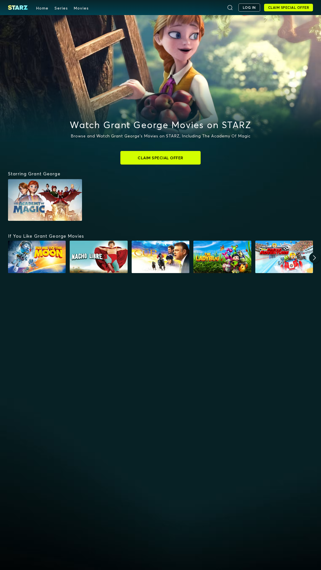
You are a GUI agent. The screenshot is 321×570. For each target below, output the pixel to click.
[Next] (314, 257)
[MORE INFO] (37, 257)
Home (42, 8)
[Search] (229, 7)
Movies (81, 8)
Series (61, 8)
